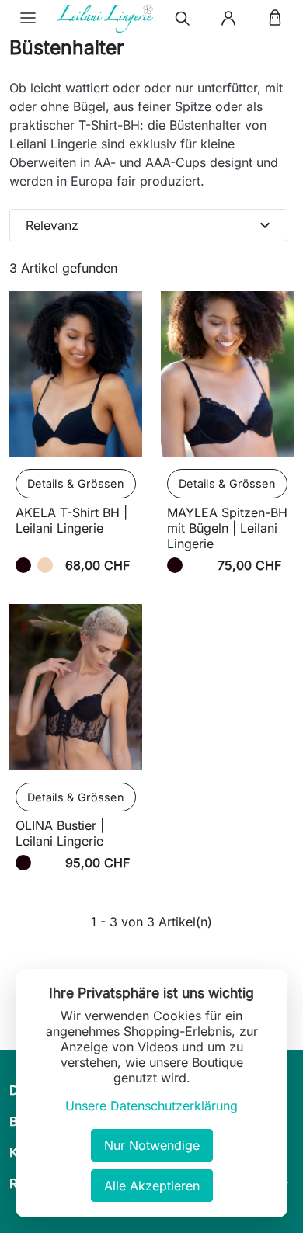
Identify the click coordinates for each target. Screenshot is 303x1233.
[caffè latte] (45, 565)
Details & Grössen (75, 483)
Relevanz (150, 225)
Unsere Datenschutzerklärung (151, 1105)
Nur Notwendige (152, 1145)
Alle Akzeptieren (152, 1185)
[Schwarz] (23, 565)
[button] (28, 18)
